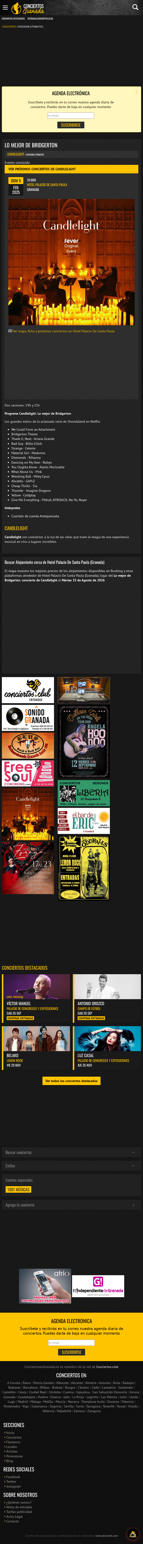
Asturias (105, 1383)
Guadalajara (26, 1397)
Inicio (10, 1433)
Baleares (14, 1387)
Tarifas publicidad (19, 1512)
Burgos (70, 1387)
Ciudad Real (37, 1392)
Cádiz (95, 1387)
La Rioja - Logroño (85, 1397)
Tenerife (108, 1406)
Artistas (12, 1451)
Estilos (10, 1165)
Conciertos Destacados (13, 18)
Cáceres (83, 1387)
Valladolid (64, 1411)
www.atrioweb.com (106, 1535)
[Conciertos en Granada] (28, 8)
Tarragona (93, 1406)
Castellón (9, 1392)
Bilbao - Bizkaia (51, 1387)
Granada (9, 1397)
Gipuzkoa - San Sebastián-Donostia (101, 1392)
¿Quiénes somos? (18, 1502)
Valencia (48, 1411)
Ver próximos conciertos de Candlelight (42, 169)
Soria (80, 1406)
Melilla (48, 1401)
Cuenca (68, 1392)
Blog (9, 1461)
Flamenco (13, 1442)
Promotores (14, 1456)
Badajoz (128, 1383)
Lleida (133, 1397)
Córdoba (55, 1392)
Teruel (121, 1406)
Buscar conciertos (19, 1152)
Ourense (113, 1401)
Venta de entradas (19, 1507)
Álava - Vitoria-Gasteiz (38, 1383)
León (123, 1397)
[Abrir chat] (133, 1534)
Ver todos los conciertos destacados (71, 1081)
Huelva (43, 1397)
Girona (134, 1392)
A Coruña (13, 1383)
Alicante (77, 1383)
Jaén (66, 1397)
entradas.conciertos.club (40, 18)
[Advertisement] (71, 57)
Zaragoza (94, 1411)
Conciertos (9, 26)
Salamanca (39, 1406)
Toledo (133, 1406)
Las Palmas (109, 1397)
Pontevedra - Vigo (16, 1406)
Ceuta (22, 1392)
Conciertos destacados (24, 967)
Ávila (116, 1383)
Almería (90, 1383)
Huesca (55, 1397)
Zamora (79, 1411)
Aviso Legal (14, 1516)
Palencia (128, 1401)
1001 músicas (18, 1189)
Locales (11, 1447)
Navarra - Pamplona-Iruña (86, 1401)
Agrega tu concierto (20, 1205)
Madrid (23, 1401)
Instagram (13, 1486)
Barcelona (30, 1387)
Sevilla (69, 1406)
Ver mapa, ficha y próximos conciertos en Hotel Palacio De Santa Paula (63, 331)
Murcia (60, 1401)
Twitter (11, 1481)
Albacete (62, 1383)
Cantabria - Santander (117, 1387)
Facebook (13, 1477)
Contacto (12, 1521)
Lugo (11, 1401)
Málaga (35, 1401)
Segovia (55, 1406)
